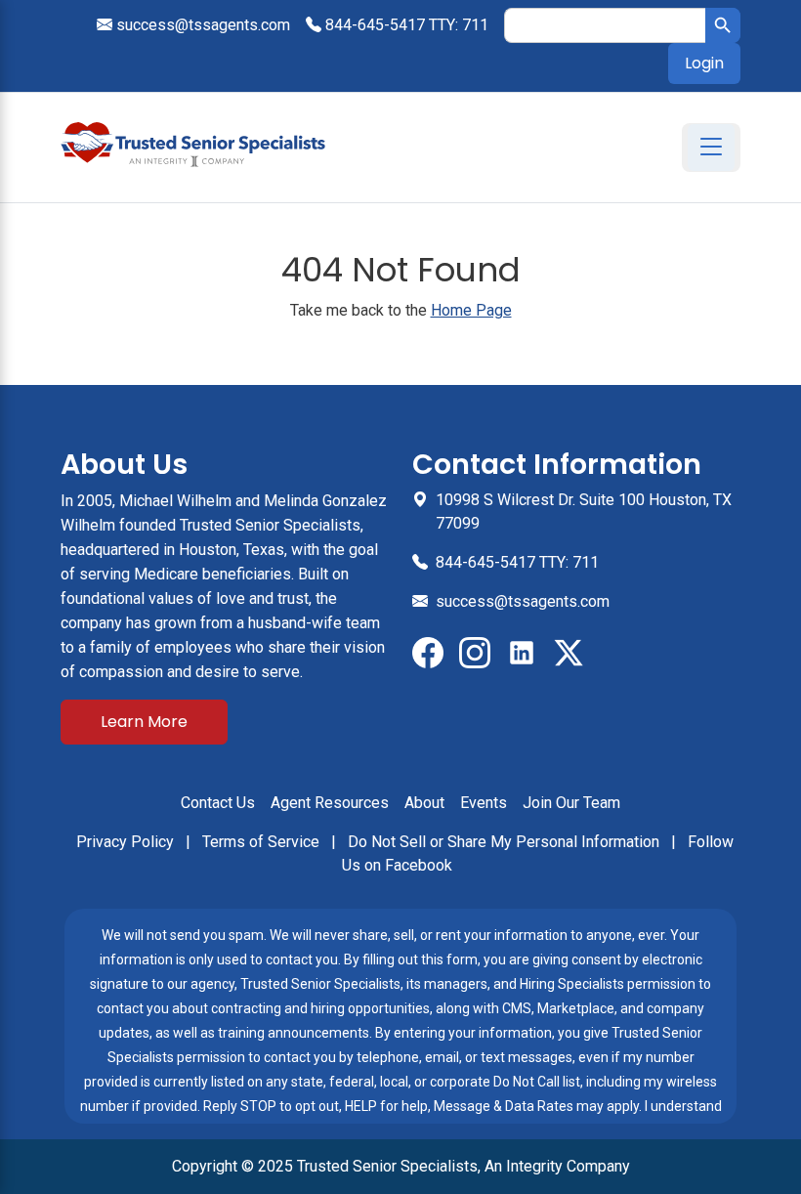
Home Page (471, 310)
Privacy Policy (127, 841)
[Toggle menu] (711, 147)
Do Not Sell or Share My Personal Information (505, 841)
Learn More (144, 721)
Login (704, 63)
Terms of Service (262, 841)
